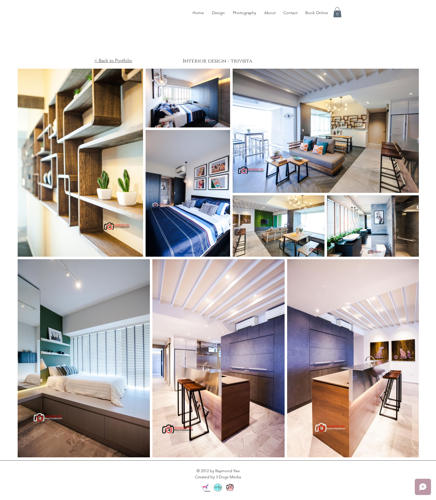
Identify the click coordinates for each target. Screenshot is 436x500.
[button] (337, 12)
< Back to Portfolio (113, 60)
